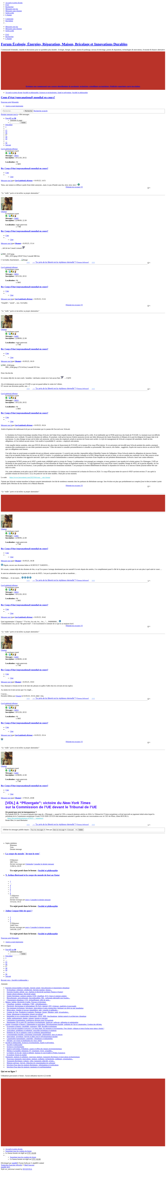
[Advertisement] (83, 67)
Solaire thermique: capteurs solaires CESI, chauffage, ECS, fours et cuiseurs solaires (37, 996)
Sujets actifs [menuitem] (9, 13)
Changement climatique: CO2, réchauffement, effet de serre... (28, 1000)
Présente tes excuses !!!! (74, 187)
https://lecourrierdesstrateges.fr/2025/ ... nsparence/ (25, 818)
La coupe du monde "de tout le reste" (22, 853)
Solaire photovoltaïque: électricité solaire (21, 994)
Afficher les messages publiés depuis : (16, 830)
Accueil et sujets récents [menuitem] (13, 3)
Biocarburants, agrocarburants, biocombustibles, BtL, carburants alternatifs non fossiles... (38, 998)
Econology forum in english (17, 1055)
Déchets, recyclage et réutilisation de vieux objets (24, 1041)
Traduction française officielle (11, 1165)
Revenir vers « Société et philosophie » (15, 980)
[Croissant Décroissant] (72, 830)
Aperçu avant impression (14, 106)
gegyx (27, 900)
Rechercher (28, 111)
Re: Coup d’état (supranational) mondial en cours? (24, 168)
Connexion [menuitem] (9, 19)
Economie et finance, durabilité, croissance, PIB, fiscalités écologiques (32, 1026)
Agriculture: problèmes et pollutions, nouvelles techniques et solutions (31, 1030)
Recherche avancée (41, 111)
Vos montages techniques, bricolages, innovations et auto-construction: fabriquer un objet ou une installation (45, 1008)
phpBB (14, 1163)
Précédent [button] (8, 125)
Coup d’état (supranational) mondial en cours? (28, 97)
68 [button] (6, 137)
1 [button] (5, 127)
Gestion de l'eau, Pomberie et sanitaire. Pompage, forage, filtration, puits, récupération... (38, 1012)
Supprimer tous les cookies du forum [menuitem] (18, 1151)
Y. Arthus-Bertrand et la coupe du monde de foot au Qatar (32, 875)
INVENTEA (27, 1169)
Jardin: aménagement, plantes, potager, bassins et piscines (27, 1018)
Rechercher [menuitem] (9, 7)
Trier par (49, 830)
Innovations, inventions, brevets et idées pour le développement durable (32, 1037)
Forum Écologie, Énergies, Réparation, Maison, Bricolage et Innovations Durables (64, 44)
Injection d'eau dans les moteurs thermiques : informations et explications (32, 1065)
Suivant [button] (8, 145)
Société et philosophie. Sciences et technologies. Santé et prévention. (29, 1043)
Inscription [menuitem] (9, 21)
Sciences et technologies (15, 1047)
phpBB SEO (5, 1167)
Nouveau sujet (6, 102)
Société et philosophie (48, 870)
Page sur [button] (10, 118)
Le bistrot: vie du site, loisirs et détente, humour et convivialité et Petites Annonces (36, 1053)
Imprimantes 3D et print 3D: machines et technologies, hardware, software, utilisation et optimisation (42, 1022)
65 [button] (6, 131)
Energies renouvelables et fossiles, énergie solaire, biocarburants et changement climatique (37, 988)
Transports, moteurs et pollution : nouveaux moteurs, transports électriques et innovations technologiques (42, 1057)
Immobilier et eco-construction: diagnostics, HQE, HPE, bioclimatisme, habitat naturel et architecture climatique (46, 1016)
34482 (16, 218)
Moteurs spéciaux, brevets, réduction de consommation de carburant (31, 1063)
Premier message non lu (9, 114)
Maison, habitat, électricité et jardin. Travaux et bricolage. (25, 1002)
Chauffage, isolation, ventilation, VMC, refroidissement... (27, 1004)
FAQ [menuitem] (7, 5)
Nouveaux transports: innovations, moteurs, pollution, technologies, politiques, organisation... (40, 1059)
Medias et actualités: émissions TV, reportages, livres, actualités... (30, 1051)
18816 (16, 156)
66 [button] (6, 133)
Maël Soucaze (29, 1165)
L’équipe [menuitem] (8, 15)
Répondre (15, 102)
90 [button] (6, 143)
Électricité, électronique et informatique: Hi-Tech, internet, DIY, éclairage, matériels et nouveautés (41, 1006)
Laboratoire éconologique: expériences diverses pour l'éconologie (30, 1020)
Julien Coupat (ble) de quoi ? (18, 911)
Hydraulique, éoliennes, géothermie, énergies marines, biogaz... (29, 990)
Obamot (4, 212)
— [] (61, 262)
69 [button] (6, 139)
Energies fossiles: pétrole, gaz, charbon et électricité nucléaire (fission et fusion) (35, 992)
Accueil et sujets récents (13, 1149)
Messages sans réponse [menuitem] (13, 11)
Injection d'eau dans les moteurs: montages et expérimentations (29, 1067)
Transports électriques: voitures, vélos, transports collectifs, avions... (31, 1061)
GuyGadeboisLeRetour (9, 149)
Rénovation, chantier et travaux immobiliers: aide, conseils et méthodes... (32, 1010)
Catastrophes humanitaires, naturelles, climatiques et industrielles (30, 1039)
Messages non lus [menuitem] (11, 9)
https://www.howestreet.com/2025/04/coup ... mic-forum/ (29, 477)
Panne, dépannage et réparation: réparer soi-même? (25, 1014)
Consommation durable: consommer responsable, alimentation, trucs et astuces (34, 1034)
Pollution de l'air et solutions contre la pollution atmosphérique (29, 1032)
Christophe (29, 864)
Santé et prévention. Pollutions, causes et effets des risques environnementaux (34, 1049)
